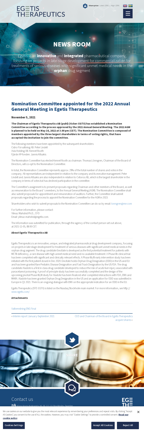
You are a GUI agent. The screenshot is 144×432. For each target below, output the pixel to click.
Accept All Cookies (103, 425)
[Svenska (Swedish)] (131, 5)
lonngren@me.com (121, 204)
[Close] (138, 412)
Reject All (128, 425)
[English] (125, 5)
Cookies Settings (14, 425)
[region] (72, 419)
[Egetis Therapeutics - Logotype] (38, 15)
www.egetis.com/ (20, 292)
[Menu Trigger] (128, 13)
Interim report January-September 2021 (33, 316)
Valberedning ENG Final (23, 309)
